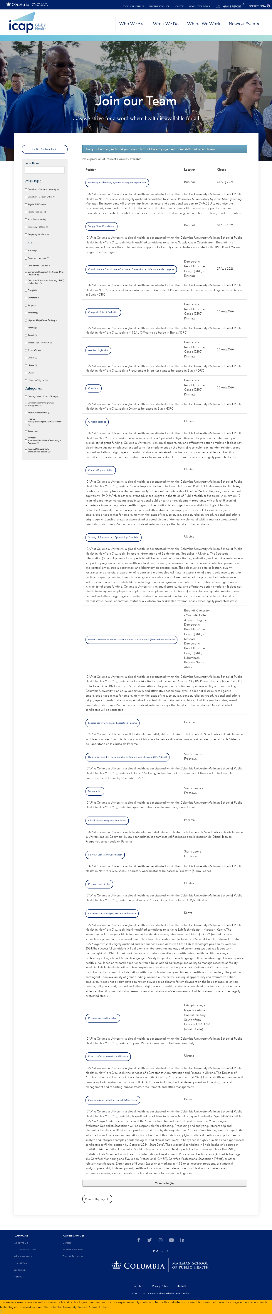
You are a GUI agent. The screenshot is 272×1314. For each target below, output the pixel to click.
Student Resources (160, 6)
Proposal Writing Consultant (102, 1018)
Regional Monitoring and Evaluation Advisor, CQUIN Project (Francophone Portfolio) (131, 639)
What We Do (166, 23)
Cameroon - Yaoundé (38, 258)
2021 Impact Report (228, 6)
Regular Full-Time (37, 204)
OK (2, 1311)
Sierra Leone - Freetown (39, 343)
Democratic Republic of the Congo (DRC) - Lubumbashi (46, 281)
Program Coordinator (99, 884)
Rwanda (32, 335)
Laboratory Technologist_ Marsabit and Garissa (112, 913)
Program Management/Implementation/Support (44, 422)
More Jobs (164, 1183)
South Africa (34, 350)
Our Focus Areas (26, 1249)
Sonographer (95, 791)
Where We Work (203, 23)
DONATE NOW (257, 6)
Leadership (20, 1269)
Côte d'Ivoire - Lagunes (39, 265)
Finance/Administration (39, 412)
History (18, 1276)
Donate (181, 1286)
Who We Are (132, 23)
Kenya (31, 305)
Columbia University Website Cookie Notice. (79, 1307)
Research (33, 431)
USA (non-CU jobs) (37, 380)
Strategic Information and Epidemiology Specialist (113, 537)
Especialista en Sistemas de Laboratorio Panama (112, 722)
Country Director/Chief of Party (43, 396)
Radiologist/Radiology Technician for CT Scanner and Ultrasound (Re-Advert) (127, 757)
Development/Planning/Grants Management (41, 404)
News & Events (244, 23)
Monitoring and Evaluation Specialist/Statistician (112, 1100)
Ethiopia (32, 290)
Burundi (32, 250)
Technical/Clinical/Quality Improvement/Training (39, 450)
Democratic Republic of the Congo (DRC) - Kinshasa (46, 273)
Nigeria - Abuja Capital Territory (42, 320)
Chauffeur (93, 388)
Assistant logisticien (98, 350)
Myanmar (32, 312)
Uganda (32, 358)
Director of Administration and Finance (108, 1056)
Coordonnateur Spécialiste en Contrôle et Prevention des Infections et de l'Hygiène (131, 269)
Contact (139, 1286)
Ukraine (32, 365)
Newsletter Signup (200, 6)
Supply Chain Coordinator (101, 226)
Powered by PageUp (97, 1199)
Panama (32, 328)
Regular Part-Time (36, 212)
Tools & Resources (133, 6)
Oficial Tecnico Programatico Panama (107, 820)
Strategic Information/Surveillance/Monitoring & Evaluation (44, 440)
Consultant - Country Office (41, 197)
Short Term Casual (36, 219)
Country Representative (100, 470)
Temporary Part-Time (38, 234)
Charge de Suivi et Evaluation (103, 312)
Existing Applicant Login (44, 149)
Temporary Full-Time (37, 227)
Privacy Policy (160, 1286)
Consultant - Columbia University (43, 189)
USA (31, 373)
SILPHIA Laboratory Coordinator (105, 854)
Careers (179, 6)
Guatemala (33, 297)
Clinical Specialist (97, 421)
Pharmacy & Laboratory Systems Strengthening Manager (117, 182)
